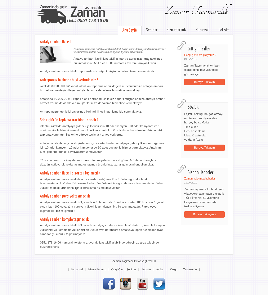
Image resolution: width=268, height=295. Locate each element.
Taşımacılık (190, 269)
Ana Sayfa (129, 30)
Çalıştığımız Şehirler (123, 269)
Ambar (160, 269)
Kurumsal (202, 30)
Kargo (174, 269)
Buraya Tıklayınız (204, 214)
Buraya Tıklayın (204, 81)
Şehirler (151, 30)
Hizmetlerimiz (177, 30)
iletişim (224, 30)
